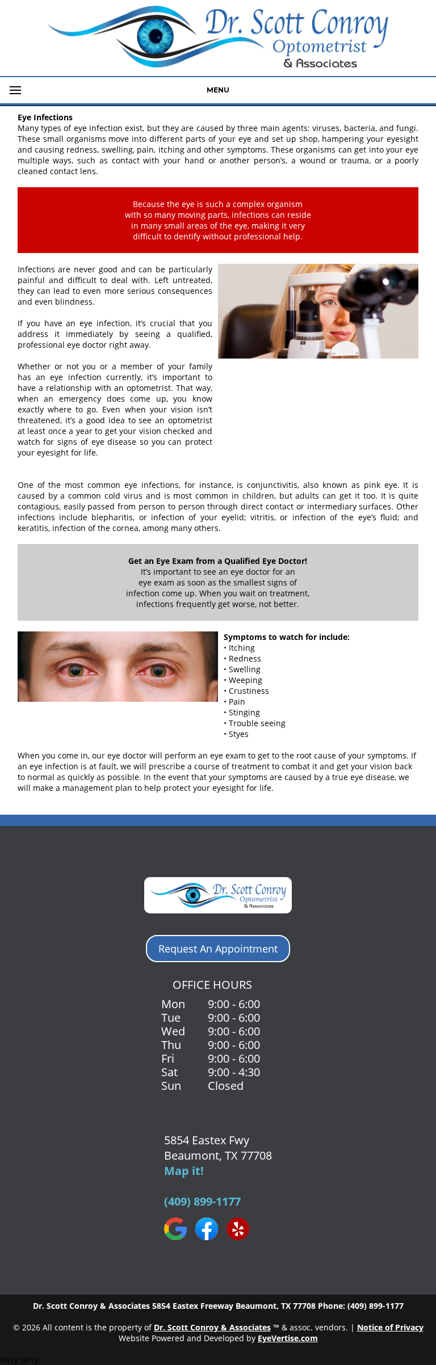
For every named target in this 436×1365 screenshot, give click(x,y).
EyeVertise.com (288, 1338)
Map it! (184, 1170)
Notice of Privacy (390, 1327)
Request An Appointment (218, 948)
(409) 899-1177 (202, 1201)
